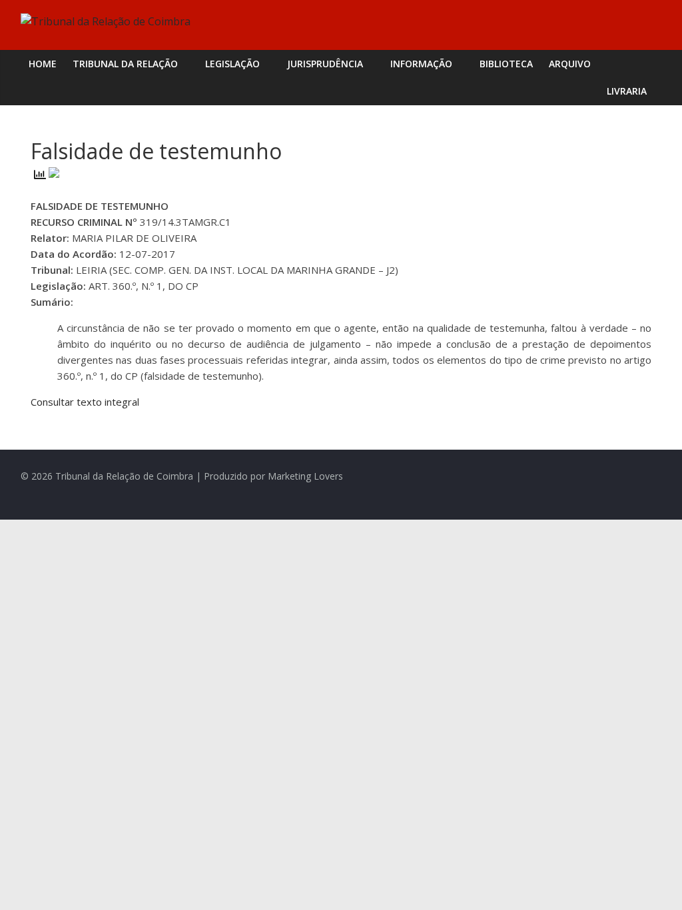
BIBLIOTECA (506, 63)
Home (43, 63)
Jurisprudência (325, 63)
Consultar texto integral (85, 401)
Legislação (232, 63)
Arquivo (570, 63)
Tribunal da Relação (125, 63)
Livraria (627, 91)
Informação (421, 63)
